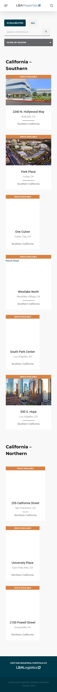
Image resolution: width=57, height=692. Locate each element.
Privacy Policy (28, 685)
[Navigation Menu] (6, 5)
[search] (51, 5)
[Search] (46, 32)
